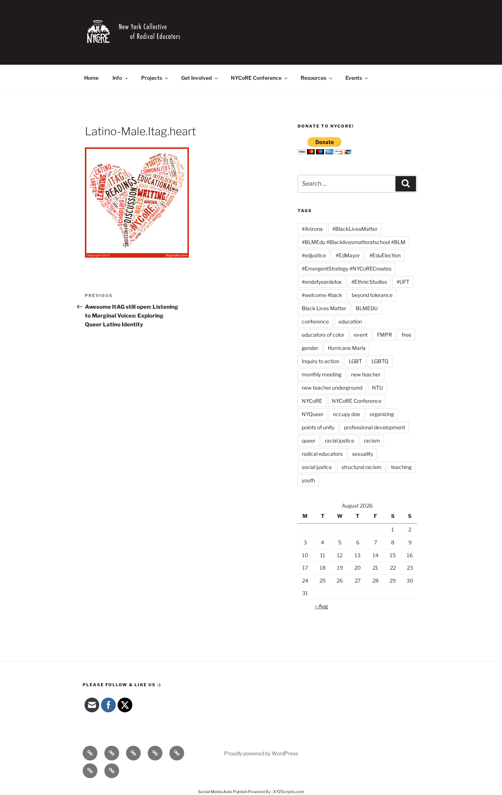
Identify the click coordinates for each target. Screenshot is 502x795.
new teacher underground (332, 387)
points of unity (318, 427)
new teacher (365, 374)
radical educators (322, 454)
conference (315, 321)
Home (91, 78)
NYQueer (312, 414)
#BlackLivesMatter (354, 229)
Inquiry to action (320, 361)
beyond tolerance (372, 295)
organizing (382, 414)
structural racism (361, 467)
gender (310, 348)
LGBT (355, 361)
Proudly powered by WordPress (261, 753)
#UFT (403, 282)
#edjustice (314, 255)
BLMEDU (367, 308)
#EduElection (385, 255)
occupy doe (346, 414)
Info (117, 78)
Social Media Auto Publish (222, 791)
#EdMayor (348, 255)
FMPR (384, 335)
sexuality (362, 454)
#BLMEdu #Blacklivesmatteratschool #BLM (353, 242)
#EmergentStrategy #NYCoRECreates (346, 268)
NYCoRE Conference (256, 78)
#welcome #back (322, 295)
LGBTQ (380, 361)
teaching (401, 467)
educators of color (323, 335)
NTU (377, 387)
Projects (151, 78)
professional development (374, 427)
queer (308, 440)
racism (372, 440)
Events (353, 78)
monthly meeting (321, 374)
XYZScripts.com (288, 791)
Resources (313, 78)
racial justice (339, 440)
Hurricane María (347, 348)
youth (308, 480)
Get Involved (196, 78)
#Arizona (312, 229)
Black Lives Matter (324, 308)
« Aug (321, 606)
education (350, 321)
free (406, 335)
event (360, 335)
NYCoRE (312, 401)
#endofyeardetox (322, 282)
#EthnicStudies (369, 282)
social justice (317, 467)
